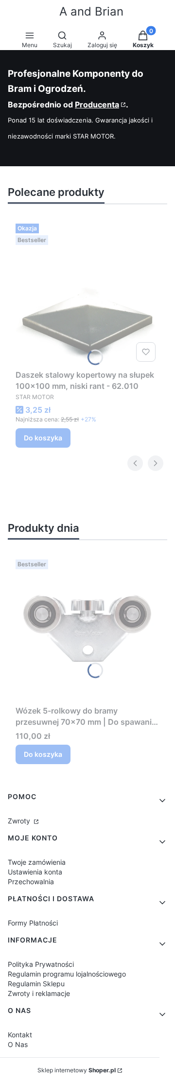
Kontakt (20, 1035)
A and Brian (91, 11)
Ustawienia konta (35, 872)
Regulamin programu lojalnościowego (67, 974)
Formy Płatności (33, 923)
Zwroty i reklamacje (39, 993)
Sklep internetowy (76, 1070)
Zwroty (20, 821)
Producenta (97, 104)
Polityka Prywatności (41, 964)
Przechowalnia (31, 881)
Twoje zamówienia (37, 862)
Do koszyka (43, 438)
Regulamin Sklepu (36, 983)
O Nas (18, 1044)
